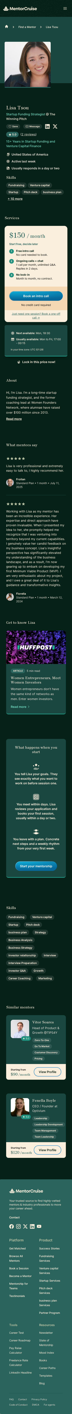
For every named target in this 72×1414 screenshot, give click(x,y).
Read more (14, 419)
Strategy (40, 932)
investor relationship (22, 955)
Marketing (45, 978)
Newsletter (46, 1332)
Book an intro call (36, 296)
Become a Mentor (20, 1276)
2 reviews (29, 134)
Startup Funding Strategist (26, 114)
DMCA (35, 1404)
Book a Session (19, 1268)
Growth (39, 970)
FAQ (11, 1399)
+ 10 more (15, 199)
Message (34, 126)
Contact (14, 1217)
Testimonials (17, 1296)
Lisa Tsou (52, 27)
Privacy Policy (39, 1399)
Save (15, 126)
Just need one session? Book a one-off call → (36, 315)
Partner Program (49, 1312)
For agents (49, 1404)
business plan (52, 192)
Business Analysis (20, 940)
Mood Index (46, 1352)
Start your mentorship (36, 866)
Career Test (16, 1332)
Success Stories (49, 1248)
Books (43, 1360)
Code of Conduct (18, 1404)
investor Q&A (17, 970)
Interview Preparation (22, 963)
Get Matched (17, 1248)
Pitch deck (30, 192)
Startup (13, 192)
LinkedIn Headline (20, 1372)
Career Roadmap (20, 1340)
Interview (50, 955)
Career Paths (47, 1368)
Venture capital (40, 185)
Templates (45, 1375)
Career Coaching (19, 978)
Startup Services (49, 1280)
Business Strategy (20, 947)
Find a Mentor (27, 27)
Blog (42, 1383)
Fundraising (16, 185)
